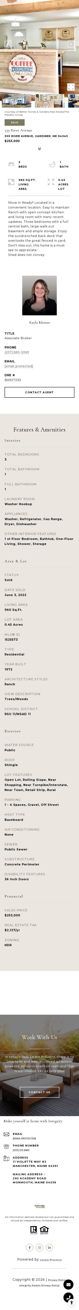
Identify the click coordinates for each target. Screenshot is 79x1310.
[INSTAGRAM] (39, 1247)
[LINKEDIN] (49, 1247)
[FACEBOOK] (29, 1247)
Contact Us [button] (40, 1092)
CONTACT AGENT (39, 392)
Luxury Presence (51, 1260)
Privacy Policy (57, 1280)
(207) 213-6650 (21, 1150)
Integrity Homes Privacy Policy (39, 1285)
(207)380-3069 (17, 352)
